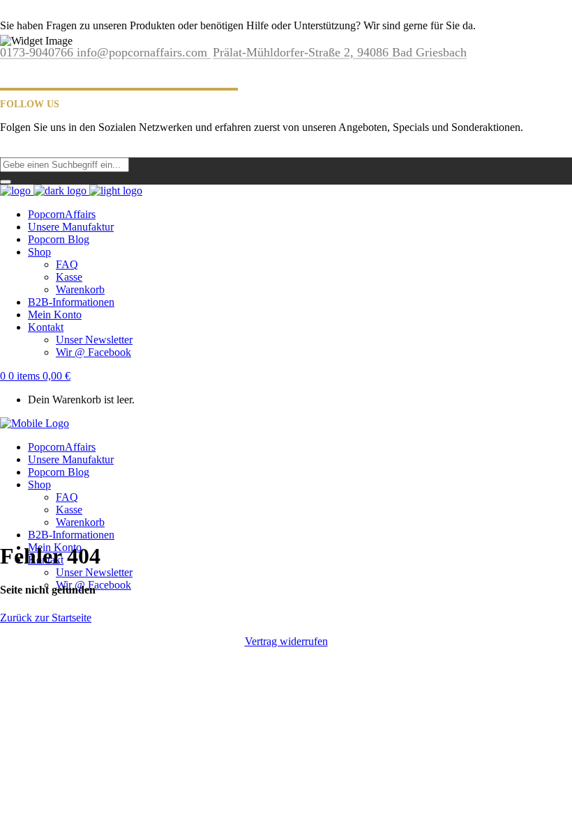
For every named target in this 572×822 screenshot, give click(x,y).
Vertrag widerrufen (286, 641)
